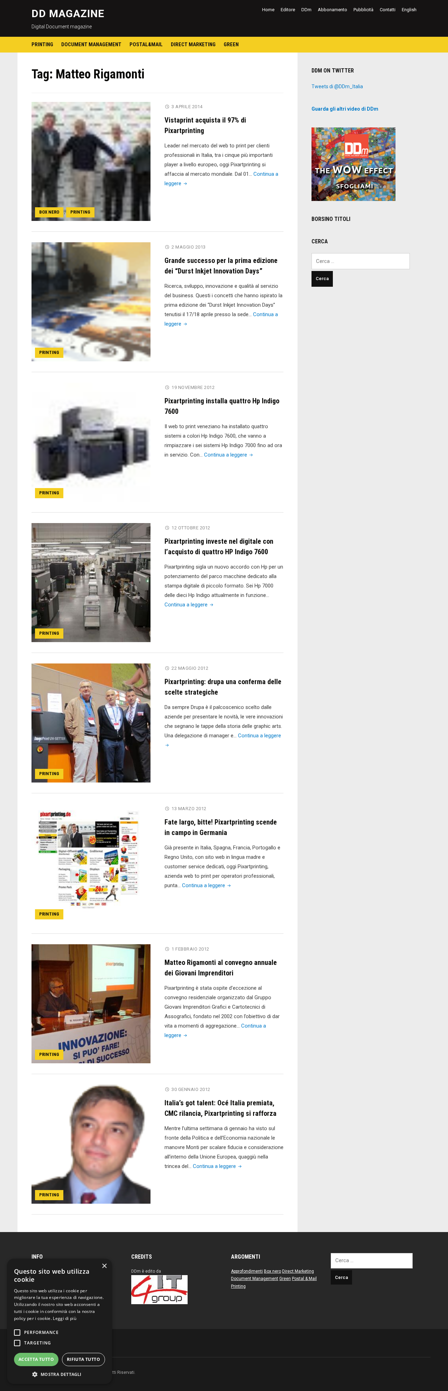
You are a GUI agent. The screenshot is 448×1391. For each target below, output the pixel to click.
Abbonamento (332, 9)
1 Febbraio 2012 (190, 949)
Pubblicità (363, 9)
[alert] (59, 1321)
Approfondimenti (247, 1271)
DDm (306, 9)
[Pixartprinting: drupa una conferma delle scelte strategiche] (90, 722)
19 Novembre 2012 (193, 387)
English (409, 9)
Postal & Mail (304, 1278)
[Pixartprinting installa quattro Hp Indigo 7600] (90, 441)
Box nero (49, 212)
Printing (42, 44)
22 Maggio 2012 (190, 668)
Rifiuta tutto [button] (83, 1359)
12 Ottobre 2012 (191, 527)
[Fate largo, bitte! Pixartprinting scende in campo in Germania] (90, 863)
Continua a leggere (229, 455)
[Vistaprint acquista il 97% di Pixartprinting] (90, 161)
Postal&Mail (146, 44)
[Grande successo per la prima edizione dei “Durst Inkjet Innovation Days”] (90, 301)
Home (268, 9)
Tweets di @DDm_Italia (337, 86)
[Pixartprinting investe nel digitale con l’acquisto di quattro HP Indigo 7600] (90, 582)
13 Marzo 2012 (189, 808)
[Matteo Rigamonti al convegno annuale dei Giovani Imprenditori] (90, 1003)
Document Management (91, 44)
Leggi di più (64, 1318)
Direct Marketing (193, 44)
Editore (288, 9)
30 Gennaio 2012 (191, 1089)
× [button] (104, 1266)
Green (231, 44)
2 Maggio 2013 (189, 247)
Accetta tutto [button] (36, 1359)
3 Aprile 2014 (187, 106)
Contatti (388, 9)
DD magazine (67, 13)
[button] (59, 1374)
